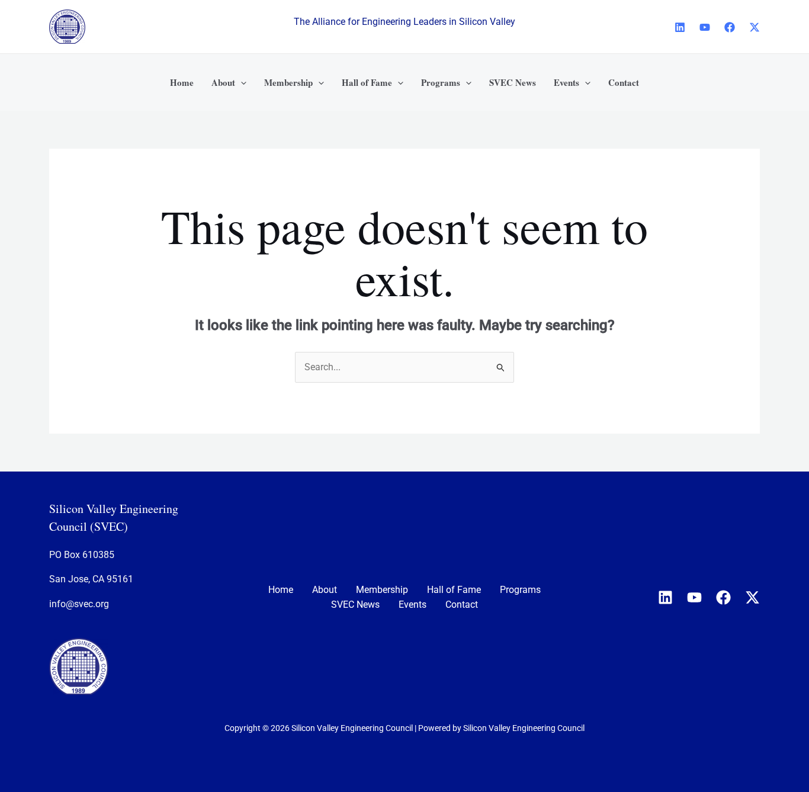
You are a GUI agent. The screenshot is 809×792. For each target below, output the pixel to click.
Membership (382, 589)
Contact (461, 604)
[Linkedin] (680, 27)
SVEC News (355, 604)
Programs (520, 589)
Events (412, 604)
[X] (754, 27)
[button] (240, 82)
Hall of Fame (454, 589)
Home (280, 589)
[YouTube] (704, 27)
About (324, 589)
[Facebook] (729, 27)
